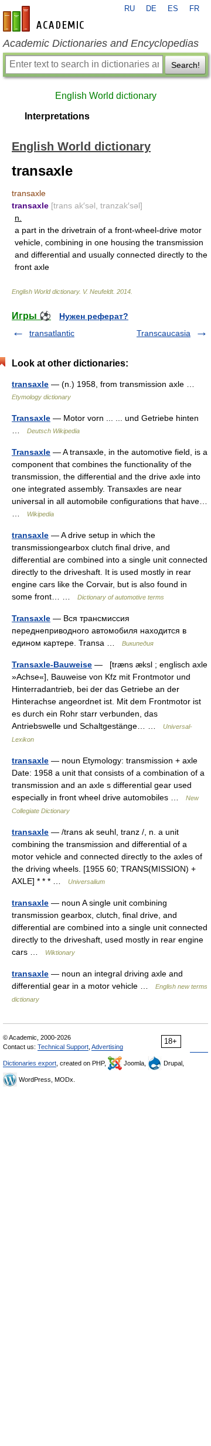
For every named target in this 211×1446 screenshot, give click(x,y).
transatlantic (51, 333)
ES (173, 9)
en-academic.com (45, 19)
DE (151, 9)
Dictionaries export (29, 1063)
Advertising (107, 1046)
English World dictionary (105, 96)
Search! (185, 65)
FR (194, 9)
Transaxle (31, 418)
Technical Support (63, 1046)
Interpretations (57, 116)
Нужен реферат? (93, 316)
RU (129, 9)
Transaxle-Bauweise (52, 664)
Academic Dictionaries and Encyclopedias (101, 43)
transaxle (30, 384)
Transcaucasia (163, 333)
